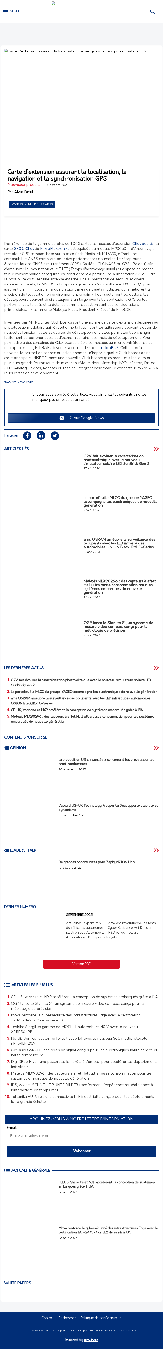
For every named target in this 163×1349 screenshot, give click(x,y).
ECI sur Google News (84, 418)
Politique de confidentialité (101, 1318)
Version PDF (81, 964)
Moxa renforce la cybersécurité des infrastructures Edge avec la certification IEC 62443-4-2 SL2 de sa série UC (79, 1018)
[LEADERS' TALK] (157, 850)
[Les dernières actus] (157, 668)
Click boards (143, 244)
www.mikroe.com (18, 382)
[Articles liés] (157, 449)
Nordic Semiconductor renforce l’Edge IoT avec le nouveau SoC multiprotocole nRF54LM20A (79, 1041)
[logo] (81, 11)
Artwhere (91, 1340)
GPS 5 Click (24, 249)
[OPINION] (157, 748)
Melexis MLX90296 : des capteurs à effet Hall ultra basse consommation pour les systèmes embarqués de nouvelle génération (81, 1076)
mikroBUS (110, 348)
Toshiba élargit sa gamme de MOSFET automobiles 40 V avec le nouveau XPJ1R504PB (74, 1029)
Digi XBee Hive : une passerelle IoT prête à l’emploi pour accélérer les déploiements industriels (84, 1064)
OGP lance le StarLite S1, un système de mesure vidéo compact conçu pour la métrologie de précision (78, 1006)
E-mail (11, 1128)
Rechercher (67, 1318)
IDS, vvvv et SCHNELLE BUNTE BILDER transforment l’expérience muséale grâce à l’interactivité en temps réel (82, 1087)
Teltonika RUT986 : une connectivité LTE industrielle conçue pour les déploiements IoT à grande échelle (82, 1099)
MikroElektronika (54, 249)
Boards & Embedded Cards (32, 204)
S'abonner (81, 1151)
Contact (47, 1318)
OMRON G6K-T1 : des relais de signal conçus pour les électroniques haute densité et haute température (84, 1053)
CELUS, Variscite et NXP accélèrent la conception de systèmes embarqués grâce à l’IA (84, 997)
